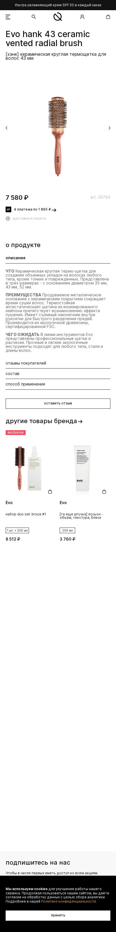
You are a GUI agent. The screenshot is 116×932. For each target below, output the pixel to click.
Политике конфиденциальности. (69, 901)
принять (58, 915)
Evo (13, 34)
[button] (6, 128)
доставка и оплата (29, 218)
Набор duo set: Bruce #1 (26, 514)
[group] (58, 128)
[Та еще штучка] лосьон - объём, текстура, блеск (81, 516)
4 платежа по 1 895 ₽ (32, 209)
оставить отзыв (58, 403)
